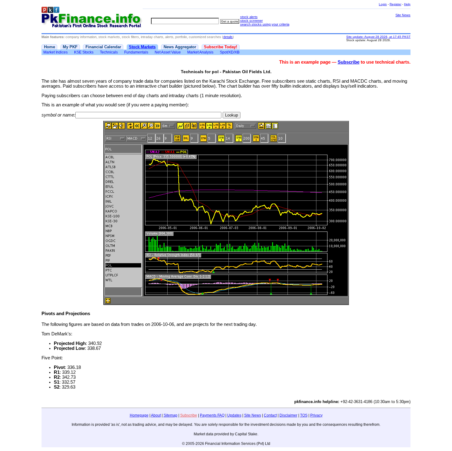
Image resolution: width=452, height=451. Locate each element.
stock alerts (249, 17)
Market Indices (55, 52)
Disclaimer (288, 415)
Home (49, 47)
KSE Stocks (83, 52)
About (156, 415)
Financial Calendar (103, 47)
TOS (303, 415)
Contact (270, 415)
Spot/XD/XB (230, 52)
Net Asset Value (168, 52)
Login (383, 4)
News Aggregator (180, 47)
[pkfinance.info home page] (92, 17)
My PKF (70, 47)
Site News (402, 15)
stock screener (251, 20)
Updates (234, 415)
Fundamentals (136, 52)
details (228, 37)
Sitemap (170, 415)
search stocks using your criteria (264, 24)
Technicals (109, 52)
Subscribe (348, 62)
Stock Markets (142, 47)
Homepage (139, 415)
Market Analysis (200, 52)
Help (407, 4)
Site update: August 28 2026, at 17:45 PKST (378, 36)
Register (395, 4)
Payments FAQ (212, 415)
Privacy (316, 415)
